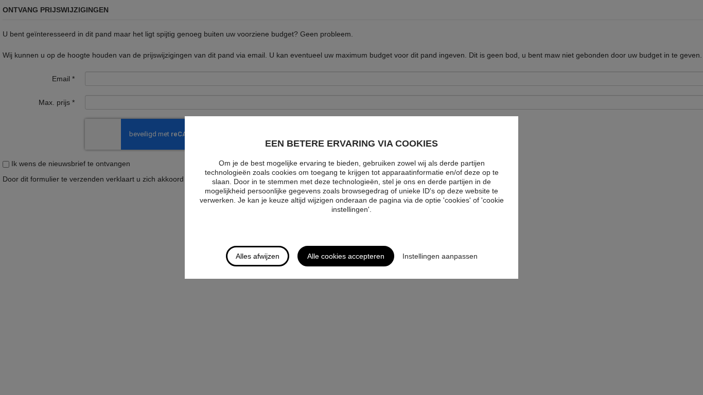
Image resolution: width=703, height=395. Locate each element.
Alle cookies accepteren (345, 256)
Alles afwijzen (257, 256)
